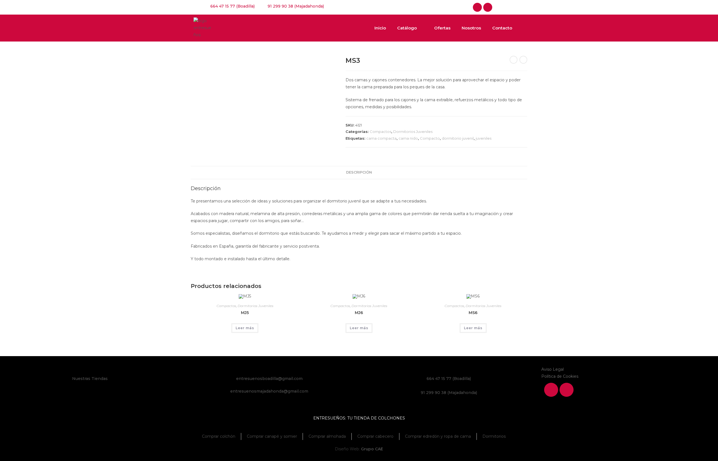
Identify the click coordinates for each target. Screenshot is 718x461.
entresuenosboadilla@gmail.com (269, 378)
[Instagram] (487, 7)
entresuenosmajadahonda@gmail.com (269, 391)
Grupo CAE (372, 448)
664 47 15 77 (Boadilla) (449, 378)
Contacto (502, 28)
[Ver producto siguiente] (523, 60)
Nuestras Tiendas (90, 378)
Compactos (380, 131)
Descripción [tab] (359, 172)
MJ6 (359, 312)
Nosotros (471, 28)
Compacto (430, 138)
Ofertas (442, 28)
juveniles (483, 138)
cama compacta (381, 138)
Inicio (380, 28)
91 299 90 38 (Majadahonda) (449, 392)
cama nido (408, 138)
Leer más (245, 328)
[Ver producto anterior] (513, 60)
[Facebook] (477, 7)
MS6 (473, 312)
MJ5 (245, 312)
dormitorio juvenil (458, 138)
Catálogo (407, 28)
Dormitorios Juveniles (412, 131)
